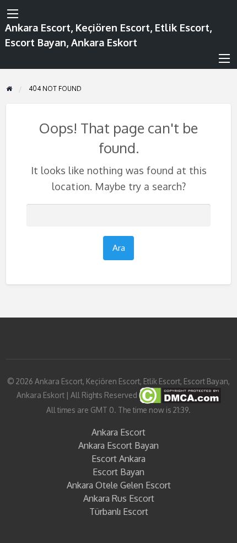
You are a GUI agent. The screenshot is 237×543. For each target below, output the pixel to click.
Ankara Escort (118, 432)
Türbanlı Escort (118, 511)
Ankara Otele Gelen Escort (119, 485)
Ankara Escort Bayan (118, 445)
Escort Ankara (118, 458)
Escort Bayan (118, 471)
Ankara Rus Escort (118, 498)
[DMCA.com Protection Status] (179, 395)
